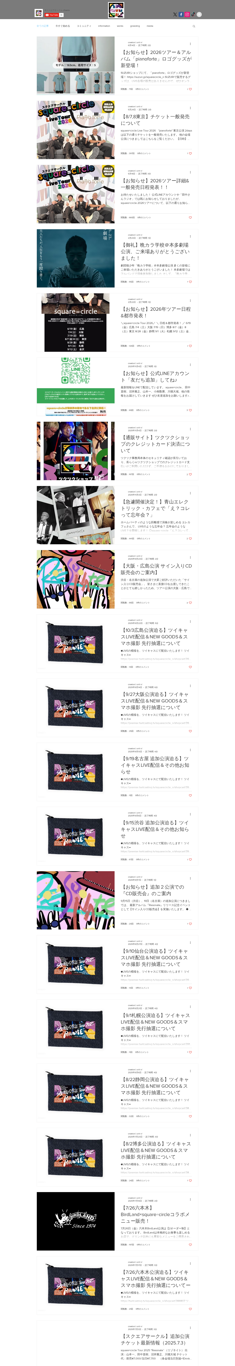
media (150, 25)
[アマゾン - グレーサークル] (199, 14)
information (104, 25)
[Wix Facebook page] (181, 14)
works (120, 25)
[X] (175, 14)
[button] (194, 26)
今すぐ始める (63, 25)
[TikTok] (193, 14)
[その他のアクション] (191, 44)
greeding (135, 25)
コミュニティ (84, 25)
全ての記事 (43, 25)
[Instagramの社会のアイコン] (187, 14)
